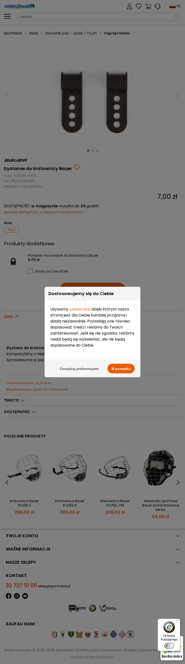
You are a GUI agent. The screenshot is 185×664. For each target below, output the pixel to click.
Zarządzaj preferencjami (79, 369)
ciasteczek (79, 309)
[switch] (169, 646)
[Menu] (177, 622)
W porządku (121, 369)
